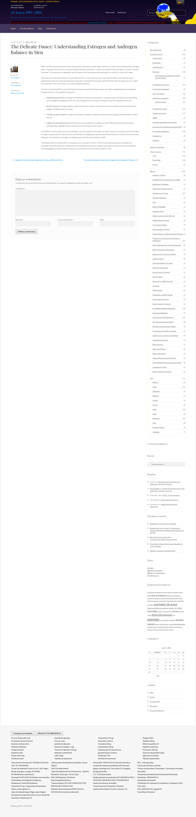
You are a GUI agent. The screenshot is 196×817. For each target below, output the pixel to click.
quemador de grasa (165, 604)
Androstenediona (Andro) (61, 780)
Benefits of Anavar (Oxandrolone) (162, 551)
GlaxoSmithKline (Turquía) (163, 263)
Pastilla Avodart (17, 758)
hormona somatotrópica (161, 624)
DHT (165, 601)
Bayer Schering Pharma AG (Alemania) (167, 245)
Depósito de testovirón (20, 744)
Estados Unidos (158, 427)
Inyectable (156, 160)
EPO (175, 601)
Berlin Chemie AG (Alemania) (163, 250)
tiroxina (149, 629)
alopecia (164, 592)
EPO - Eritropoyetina (145, 762)
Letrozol (170, 611)
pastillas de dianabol (62, 744)
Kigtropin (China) (159, 349)
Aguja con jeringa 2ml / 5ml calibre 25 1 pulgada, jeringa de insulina (112, 769)
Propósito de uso (156, 54)
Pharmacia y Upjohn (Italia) (163, 295)
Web (102, 220)
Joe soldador (15, 78)
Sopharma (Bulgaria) (160, 313)
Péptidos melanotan (150, 747)
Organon (156, 286)
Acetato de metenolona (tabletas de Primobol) (111, 765)
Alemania (156, 391)
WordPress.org (153, 576)
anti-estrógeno (158, 595)
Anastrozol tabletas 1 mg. (64, 747)
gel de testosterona (152, 627)
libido (175, 611)
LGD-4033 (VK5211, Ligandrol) (149, 789)
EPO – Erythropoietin (172, 495)
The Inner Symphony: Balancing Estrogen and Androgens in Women (109, 160)
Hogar (14, 1)
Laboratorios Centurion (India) (164, 254)
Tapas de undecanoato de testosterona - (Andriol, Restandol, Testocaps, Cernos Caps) (70, 772)
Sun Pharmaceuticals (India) (163, 322)
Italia (155, 414)
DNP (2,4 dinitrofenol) (59, 768)
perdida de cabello (167, 608)
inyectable (152, 611)
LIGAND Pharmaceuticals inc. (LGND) (166, 180)
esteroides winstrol (105, 741)
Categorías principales (22, 733)
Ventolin (160, 629)
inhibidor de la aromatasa (173, 595)
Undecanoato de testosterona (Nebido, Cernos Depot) (69, 764)
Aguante (156, 140)
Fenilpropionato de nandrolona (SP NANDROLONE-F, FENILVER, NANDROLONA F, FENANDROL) (114, 778)
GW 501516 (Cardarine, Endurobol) (65, 792)
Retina (167, 620)
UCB (154, 202)
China (155, 387)
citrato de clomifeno (153, 601)
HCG (176, 608)
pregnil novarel (17, 753)
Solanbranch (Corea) (160, 193)
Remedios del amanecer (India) (164, 326)
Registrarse (122, 12)
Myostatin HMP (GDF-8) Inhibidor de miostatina (30, 777)
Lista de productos (28, 1)
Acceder (150, 568)
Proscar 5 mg (59, 741)
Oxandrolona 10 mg (105, 738)
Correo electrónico (66, 220)
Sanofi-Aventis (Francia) (162, 304)
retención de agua (168, 629)
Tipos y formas (155, 152)
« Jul (157, 676)
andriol (176, 592)
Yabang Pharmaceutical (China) (164, 358)
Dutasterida (170, 601)
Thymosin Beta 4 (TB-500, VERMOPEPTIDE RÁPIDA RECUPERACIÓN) (68, 784)
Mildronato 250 (104, 755)
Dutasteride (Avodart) (169, 500)
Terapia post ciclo (159, 113)
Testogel (170, 624)
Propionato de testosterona (22, 741)
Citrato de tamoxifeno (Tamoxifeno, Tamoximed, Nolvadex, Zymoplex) (160, 769)
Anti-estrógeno (158, 94)
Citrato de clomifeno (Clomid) (148, 765)
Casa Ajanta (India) (160, 225)
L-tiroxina (165, 611)
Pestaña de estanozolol (107, 758)
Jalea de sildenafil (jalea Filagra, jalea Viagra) (28, 792)
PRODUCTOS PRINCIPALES (49, 733)
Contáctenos (52, 1)
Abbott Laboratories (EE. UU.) (164, 216)
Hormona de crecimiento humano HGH (167, 127)
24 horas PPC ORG (27, 12)
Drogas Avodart (17, 750)
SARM (155, 118)
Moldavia (156, 418)
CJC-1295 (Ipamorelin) (102, 774)
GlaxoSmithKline (153, 608)
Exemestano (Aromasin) (146, 780)
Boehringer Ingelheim (161, 184)
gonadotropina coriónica (107, 753)
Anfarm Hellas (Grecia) (161, 229)
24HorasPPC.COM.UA (97, 23)
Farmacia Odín (158, 211)
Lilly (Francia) (158, 277)
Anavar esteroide (17, 755)
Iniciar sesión (110, 12)
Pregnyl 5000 (148, 738)
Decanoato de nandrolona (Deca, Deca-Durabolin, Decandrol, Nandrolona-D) (30, 796)
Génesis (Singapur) (160, 198)
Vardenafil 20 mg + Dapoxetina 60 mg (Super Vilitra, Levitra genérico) (28, 787)
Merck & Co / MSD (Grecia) (163, 281)
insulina (160, 611)
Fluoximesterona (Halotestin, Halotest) (108, 786)
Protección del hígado (161, 89)
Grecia (155, 405)
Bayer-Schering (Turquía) (162, 372)
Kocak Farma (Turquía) (161, 272)
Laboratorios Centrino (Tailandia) (165, 336)
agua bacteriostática (151, 755)
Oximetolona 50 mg (105, 747)
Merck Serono (158, 345)
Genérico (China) (159, 175)
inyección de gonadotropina (153, 753)
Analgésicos (157, 136)
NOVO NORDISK (159, 207)
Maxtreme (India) (159, 354)
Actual (155, 165)
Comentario (20, 188)
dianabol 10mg (148, 741)
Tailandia (156, 432)
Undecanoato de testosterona (109, 750)
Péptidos (156, 72)
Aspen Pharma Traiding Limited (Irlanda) (168, 234)
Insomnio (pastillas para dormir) (165, 122)
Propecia (162, 620)
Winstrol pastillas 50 (151, 744)
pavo (154, 423)
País (151, 378)
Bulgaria (156, 396)
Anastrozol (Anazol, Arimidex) (104, 783)
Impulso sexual (160, 102)
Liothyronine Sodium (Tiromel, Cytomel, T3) (110, 789)
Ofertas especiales (157, 147)
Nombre (19, 220)
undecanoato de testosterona (170, 627)
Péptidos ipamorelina (151, 758)
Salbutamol (172, 620)
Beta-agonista (174, 598)
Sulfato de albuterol (156, 592)
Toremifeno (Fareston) (146, 792)
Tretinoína (155, 629)
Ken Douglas (154, 489)
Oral (154, 156)
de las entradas (154, 571)
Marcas (153, 171)
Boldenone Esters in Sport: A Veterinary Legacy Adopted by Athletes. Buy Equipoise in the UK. (167, 530)
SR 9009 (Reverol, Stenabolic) (22, 774)
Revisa (152, 697)
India (154, 409)
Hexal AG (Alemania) (160, 268)
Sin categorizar (16, 85)
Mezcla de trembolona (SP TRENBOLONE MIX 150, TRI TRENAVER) (29, 764)
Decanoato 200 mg (150, 750)
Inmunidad (156, 63)
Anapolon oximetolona (63, 753)
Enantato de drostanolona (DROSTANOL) (67, 789)
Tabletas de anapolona (63, 758)
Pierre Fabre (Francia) (161, 299)
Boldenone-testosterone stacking (163, 524)
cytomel (161, 601)
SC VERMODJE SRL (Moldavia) (164, 308)
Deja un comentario (17, 93)
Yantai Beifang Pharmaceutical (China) (167, 363)
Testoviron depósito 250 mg (65, 750)
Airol (148, 592)
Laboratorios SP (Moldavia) (163, 317)
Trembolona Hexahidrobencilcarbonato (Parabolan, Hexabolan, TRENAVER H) (157, 775)
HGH (180, 608)
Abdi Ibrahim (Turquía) (161, 220)
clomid (180, 598)
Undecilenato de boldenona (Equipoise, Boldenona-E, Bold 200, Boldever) (26, 781)
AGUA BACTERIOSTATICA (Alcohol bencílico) (111, 762)
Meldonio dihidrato (18, 747)
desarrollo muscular (162, 614)
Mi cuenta (153, 706)
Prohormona (157, 58)
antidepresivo (158, 67)
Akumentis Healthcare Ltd (163, 189)
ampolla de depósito (62, 738)
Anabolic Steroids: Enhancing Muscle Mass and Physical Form (39, 160)
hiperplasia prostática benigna (161, 598)
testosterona (179, 624)
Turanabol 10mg (104, 744)
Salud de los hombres (161, 98)
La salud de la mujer (160, 109)
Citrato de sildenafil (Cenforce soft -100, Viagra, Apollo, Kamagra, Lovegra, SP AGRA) (30, 769)
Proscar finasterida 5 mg (20, 738)
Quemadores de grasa (161, 85)
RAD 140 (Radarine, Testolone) (63, 777)
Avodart (149, 598)
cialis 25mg (58, 755)
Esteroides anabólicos (161, 131)
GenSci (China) (158, 259)
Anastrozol (170, 592)
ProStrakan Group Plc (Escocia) (164, 331)
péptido (153, 619)
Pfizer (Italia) (157, 290)
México (155, 382)
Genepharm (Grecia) (160, 340)
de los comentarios (156, 573)
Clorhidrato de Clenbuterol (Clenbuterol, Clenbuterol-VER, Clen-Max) (160, 784)
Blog (41, 1)
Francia (155, 400)
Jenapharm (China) (160, 367)
